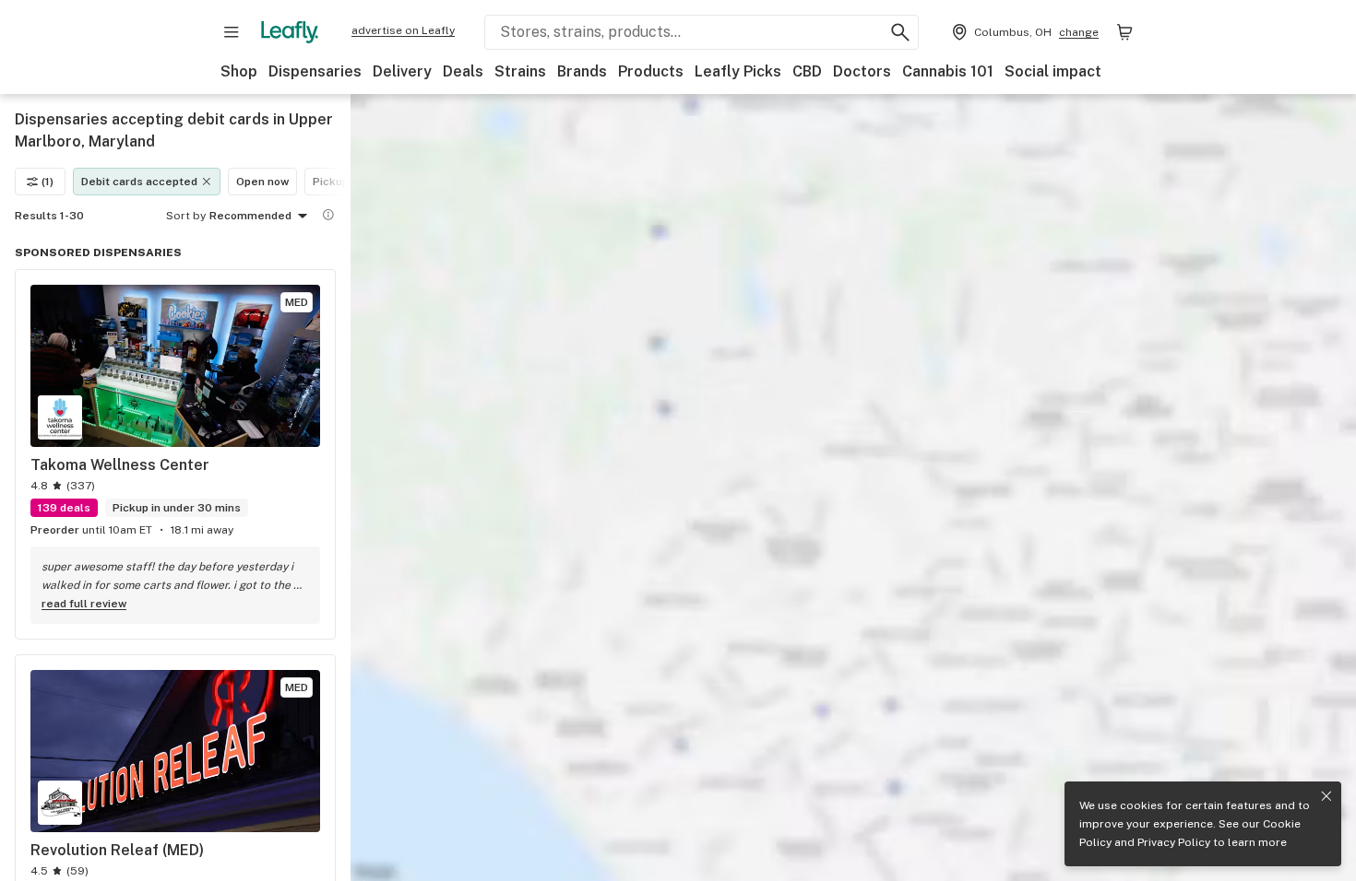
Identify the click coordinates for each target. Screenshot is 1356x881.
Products (651, 71)
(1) (48, 181)
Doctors (862, 71)
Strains (520, 71)
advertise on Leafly (403, 30)
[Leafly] (289, 32)
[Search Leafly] (900, 32)
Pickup (331, 181)
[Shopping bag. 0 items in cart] (1124, 32)
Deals (463, 71)
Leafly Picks (738, 71)
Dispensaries (315, 71)
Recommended (250, 215)
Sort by (186, 215)
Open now (262, 181)
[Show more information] (328, 214)
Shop (238, 71)
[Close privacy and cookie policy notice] (1326, 796)
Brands (582, 71)
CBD (807, 71)
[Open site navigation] (231, 32)
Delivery (402, 71)
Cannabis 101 (947, 71)
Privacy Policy (1173, 842)
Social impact (1053, 71)
